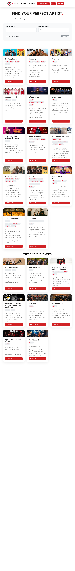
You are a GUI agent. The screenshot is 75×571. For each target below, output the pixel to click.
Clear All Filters (65, 36)
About (25, 3)
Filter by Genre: (10, 26)
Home (20, 3)
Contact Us (60, 3)
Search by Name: (43, 26)
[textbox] (43, 3)
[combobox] (43, 3)
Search (53, 3)
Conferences (32, 3)
